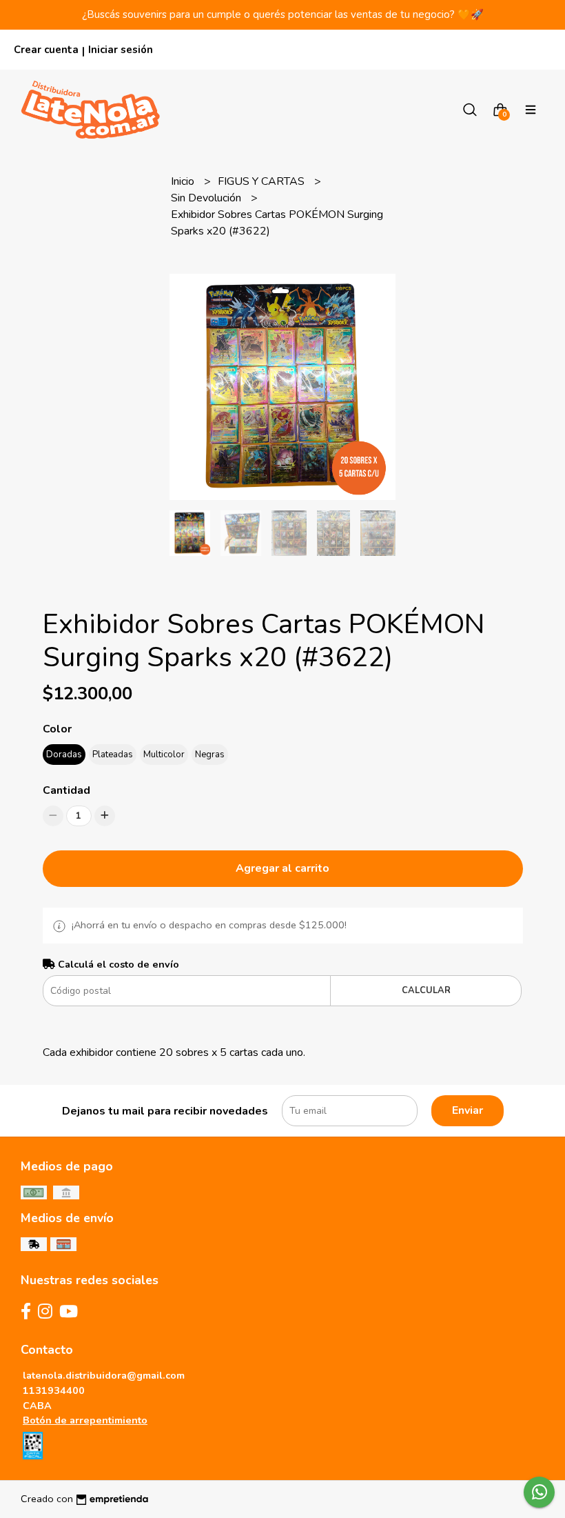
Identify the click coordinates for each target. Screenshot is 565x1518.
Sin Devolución (207, 198)
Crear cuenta (46, 50)
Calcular (426, 990)
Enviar (467, 1110)
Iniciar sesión (120, 50)
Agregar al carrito (282, 868)
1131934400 (54, 1390)
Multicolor (164, 754)
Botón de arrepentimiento (85, 1420)
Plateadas (112, 754)
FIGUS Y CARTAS (262, 181)
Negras (210, 754)
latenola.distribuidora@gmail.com (104, 1375)
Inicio (184, 181)
